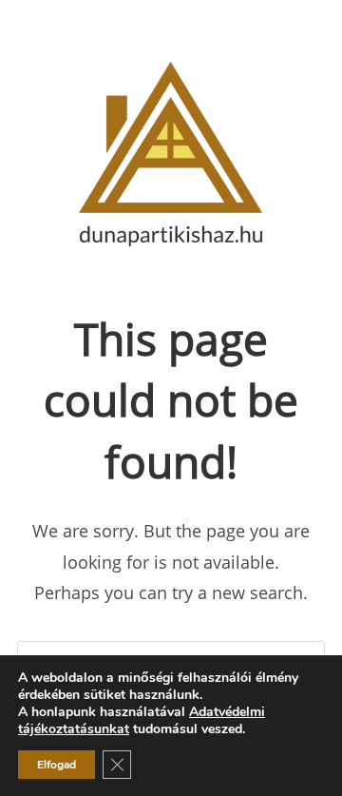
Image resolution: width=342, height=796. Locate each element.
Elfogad (56, 764)
